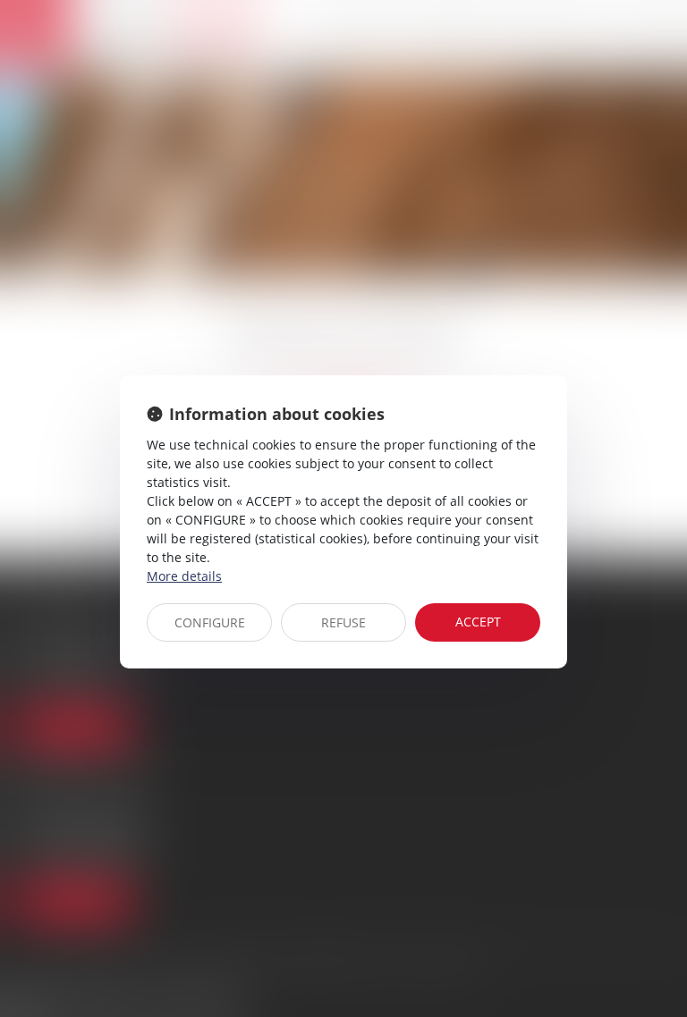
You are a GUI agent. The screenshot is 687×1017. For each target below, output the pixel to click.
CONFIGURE (209, 622)
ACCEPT (478, 621)
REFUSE (343, 622)
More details (184, 575)
